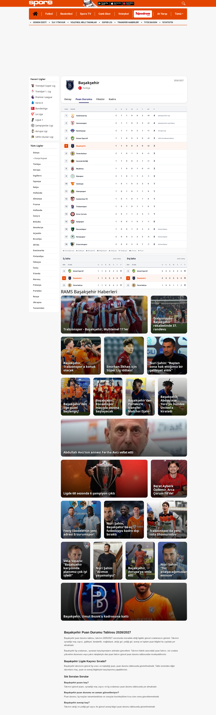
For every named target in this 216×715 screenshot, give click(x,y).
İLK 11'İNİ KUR (58, 22)
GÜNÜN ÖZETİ (39, 22)
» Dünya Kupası (40, 158)
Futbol (49, 13)
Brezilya (37, 239)
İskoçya (37, 262)
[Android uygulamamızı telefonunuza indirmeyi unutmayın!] (104, 3)
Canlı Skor (105, 13)
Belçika (37, 222)
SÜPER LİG (107, 22)
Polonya (37, 285)
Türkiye (37, 164)
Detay (67, 99)
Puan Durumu (84, 99)
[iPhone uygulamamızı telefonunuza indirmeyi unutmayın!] (116, 3)
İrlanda (36, 273)
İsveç (35, 268)
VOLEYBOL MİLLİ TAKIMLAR (84, 22)
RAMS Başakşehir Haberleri (89, 292)
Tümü (178, 13)
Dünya (36, 152)
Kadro (112, 99)
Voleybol (123, 13)
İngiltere (37, 175)
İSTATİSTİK (167, 22)
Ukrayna (37, 302)
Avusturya (38, 227)
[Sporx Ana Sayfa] (55, 3)
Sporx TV (85, 13)
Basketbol (66, 13)
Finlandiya (38, 256)
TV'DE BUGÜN (150, 22)
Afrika (36, 245)
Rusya (36, 296)
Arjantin (37, 233)
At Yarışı (162, 13)
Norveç (36, 279)
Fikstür (100, 99)
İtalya (36, 187)
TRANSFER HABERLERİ (128, 22)
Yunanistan (38, 308)
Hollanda (37, 193)
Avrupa (36, 170)
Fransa (36, 204)
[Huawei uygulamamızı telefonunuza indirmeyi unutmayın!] (128, 3)
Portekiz (37, 291)
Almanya (37, 199)
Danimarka (38, 250)
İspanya (37, 181)
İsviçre (36, 216)
